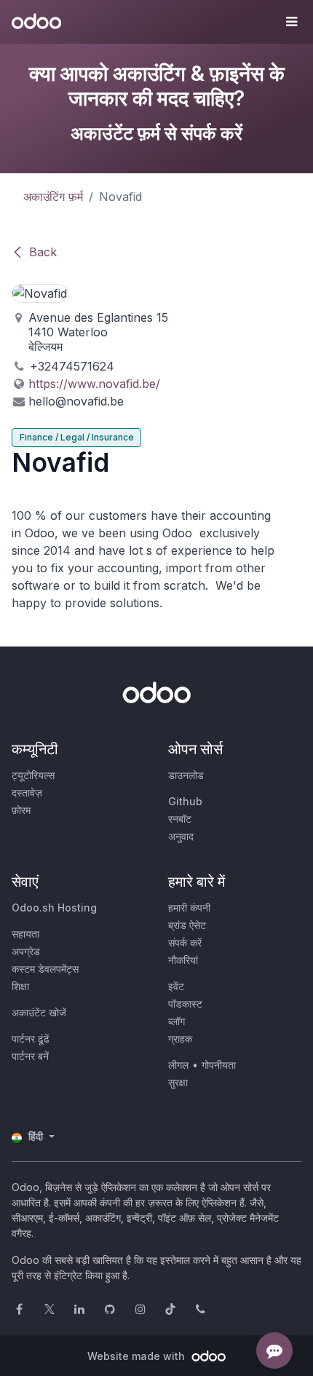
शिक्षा (20, 986)
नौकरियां (183, 960)
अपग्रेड (26, 951)
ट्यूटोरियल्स (33, 775)
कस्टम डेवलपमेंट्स (45, 968)
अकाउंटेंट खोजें (39, 1012)
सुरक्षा (178, 1082)
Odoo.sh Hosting (54, 907)
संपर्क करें (185, 942)
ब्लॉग (176, 1021)
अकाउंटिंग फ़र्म (53, 196)
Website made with (137, 1356)
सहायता (25, 934)
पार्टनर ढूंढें (30, 1038)
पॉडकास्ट (185, 1003)
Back (43, 252)
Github (185, 801)
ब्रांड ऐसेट (187, 925)
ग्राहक (180, 1038)
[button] (291, 22)
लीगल (178, 1065)
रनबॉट (179, 818)
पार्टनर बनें (30, 1056)
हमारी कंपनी (189, 907)
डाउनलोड (186, 775)
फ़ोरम (21, 810)
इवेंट (176, 986)
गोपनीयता (219, 1065)
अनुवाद (181, 836)
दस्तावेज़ (27, 792)
